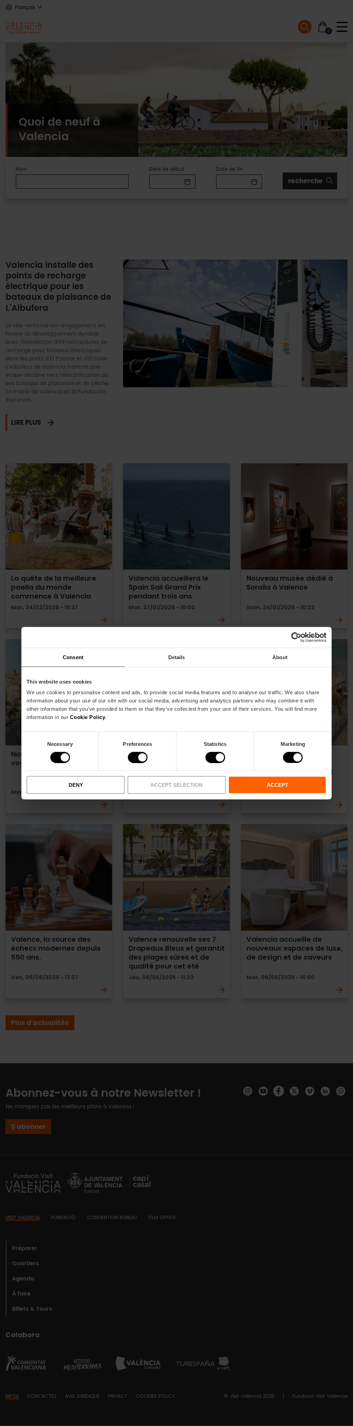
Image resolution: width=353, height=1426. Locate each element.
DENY (76, 785)
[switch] (138, 757)
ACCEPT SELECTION (176, 785)
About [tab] (280, 657)
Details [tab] (176, 657)
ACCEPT (277, 785)
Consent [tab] (73, 657)
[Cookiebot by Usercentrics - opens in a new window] (296, 637)
